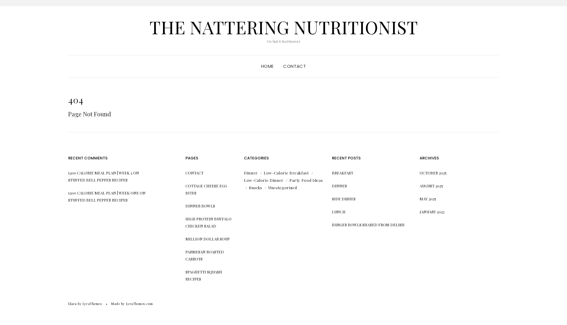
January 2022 (432, 211)
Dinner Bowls (200, 205)
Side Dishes (344, 198)
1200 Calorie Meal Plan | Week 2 (100, 172)
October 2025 (433, 172)
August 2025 (431, 185)
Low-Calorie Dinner (264, 180)
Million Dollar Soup (207, 238)
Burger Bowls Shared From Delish (368, 224)
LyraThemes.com (139, 303)
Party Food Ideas (306, 180)
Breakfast (342, 172)
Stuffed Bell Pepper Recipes (98, 179)
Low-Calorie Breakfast (286, 172)
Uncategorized (282, 187)
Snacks (255, 187)
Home (267, 66)
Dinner (251, 172)
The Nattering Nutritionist (283, 27)
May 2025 (428, 198)
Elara (72, 303)
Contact (294, 66)
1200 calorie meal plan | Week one (103, 192)
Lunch (339, 211)
